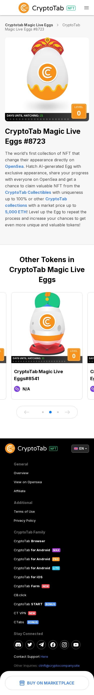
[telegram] (41, 644)
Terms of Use (24, 511)
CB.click (20, 595)
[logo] (47, 7)
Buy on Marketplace (50, 682)
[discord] (18, 644)
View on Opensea (28, 482)
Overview (21, 473)
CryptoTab (29, 541)
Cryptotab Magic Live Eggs (29, 25)
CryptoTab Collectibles (28, 192)
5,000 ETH (16, 211)
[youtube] (75, 644)
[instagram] (64, 644)
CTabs (19, 622)
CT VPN (20, 613)
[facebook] (52, 644)
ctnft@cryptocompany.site (59, 665)
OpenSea (14, 166)
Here (44, 656)
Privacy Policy (25, 520)
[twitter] (29, 644)
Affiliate (20, 491)
